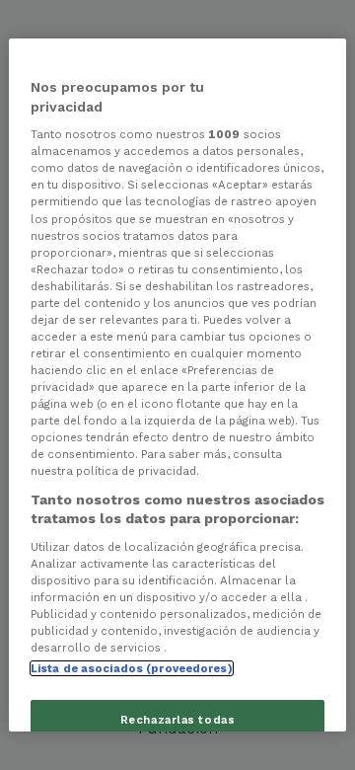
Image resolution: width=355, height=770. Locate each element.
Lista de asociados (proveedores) (132, 668)
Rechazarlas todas (178, 720)
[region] (177, 385)
